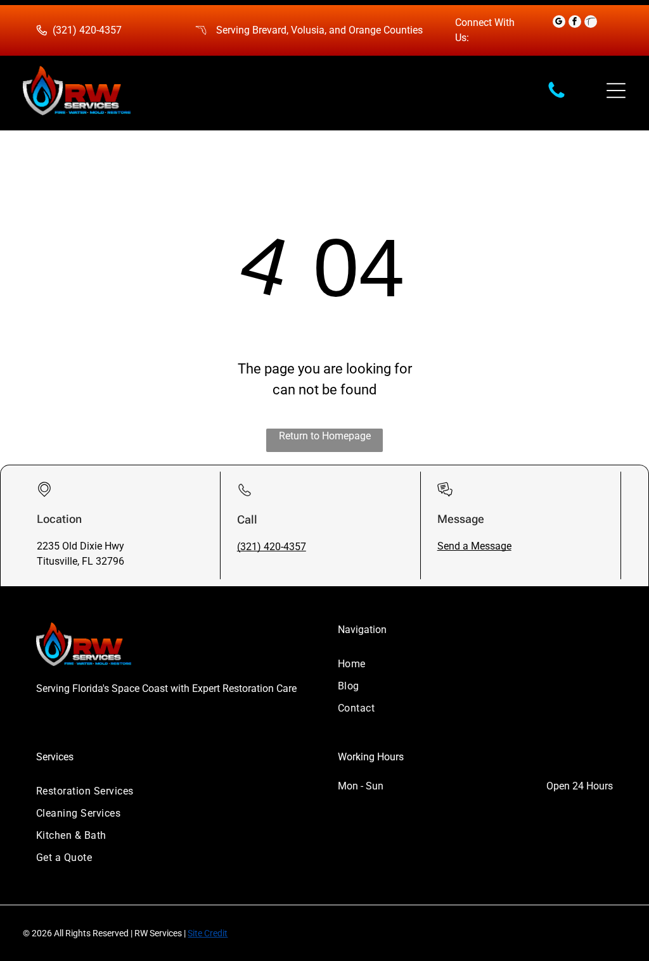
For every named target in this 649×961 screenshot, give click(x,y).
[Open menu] (616, 90)
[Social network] (590, 23)
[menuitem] (475, 664)
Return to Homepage (325, 436)
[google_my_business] (559, 23)
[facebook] (575, 23)
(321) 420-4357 (87, 30)
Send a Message (474, 546)
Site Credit (208, 933)
